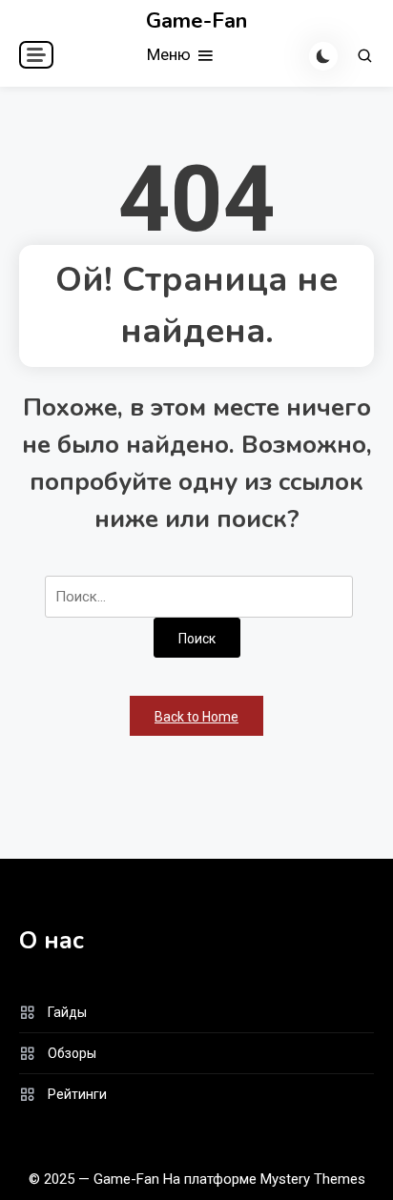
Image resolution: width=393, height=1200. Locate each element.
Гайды (67, 1012)
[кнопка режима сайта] (323, 56)
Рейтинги (77, 1094)
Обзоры (72, 1053)
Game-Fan (196, 20)
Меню (171, 54)
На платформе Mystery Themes (264, 1179)
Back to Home (196, 716)
